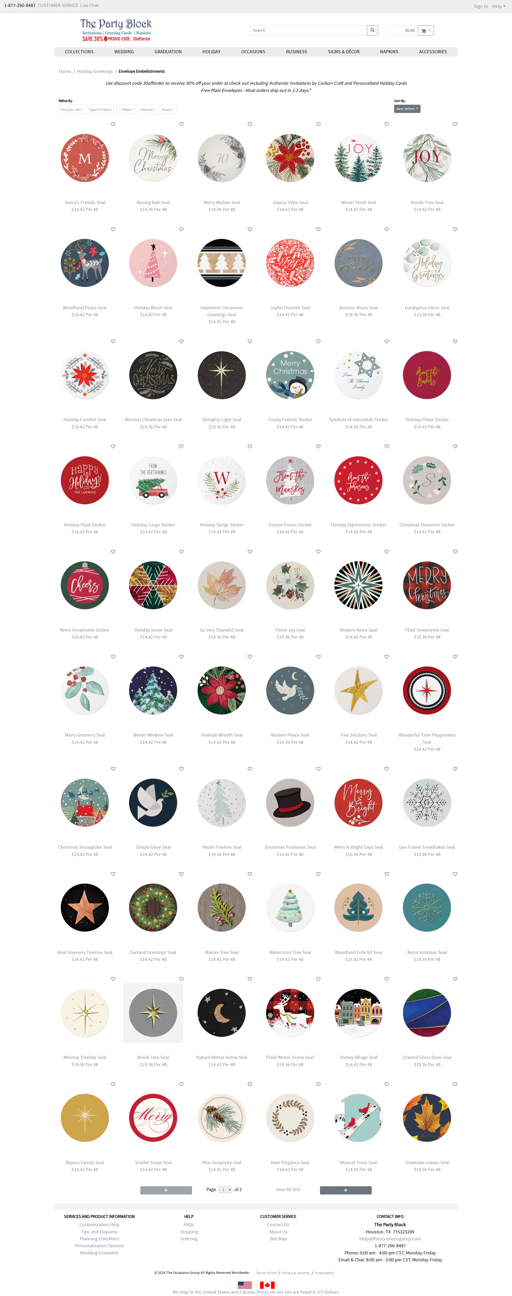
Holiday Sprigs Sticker (222, 525)
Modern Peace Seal (290, 735)
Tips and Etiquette (99, 1232)
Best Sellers (406, 108)
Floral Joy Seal (290, 630)
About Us (278, 1232)
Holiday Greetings (95, 71)
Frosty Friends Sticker (290, 420)
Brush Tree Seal (153, 1057)
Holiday (211, 52)
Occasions (253, 52)
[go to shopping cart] (426, 30)
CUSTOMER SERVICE (58, 5)
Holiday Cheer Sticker (427, 420)
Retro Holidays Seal (427, 952)
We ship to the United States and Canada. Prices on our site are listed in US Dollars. (256, 1292)
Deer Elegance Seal (290, 1163)
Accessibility (324, 1272)
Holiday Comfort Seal (84, 420)
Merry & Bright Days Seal (358, 847)
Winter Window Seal (153, 735)
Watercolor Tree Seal (290, 952)
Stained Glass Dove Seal (427, 1057)
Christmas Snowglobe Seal (85, 847)
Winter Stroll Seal (358, 203)
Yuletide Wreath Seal (222, 735)
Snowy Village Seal (359, 1057)
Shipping (189, 1232)
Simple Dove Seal (153, 847)
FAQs (189, 1225)
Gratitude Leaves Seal (427, 1163)
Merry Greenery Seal (85, 735)
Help (497, 6)
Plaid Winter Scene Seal (290, 1057)
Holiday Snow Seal (153, 630)
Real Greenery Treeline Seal (85, 952)
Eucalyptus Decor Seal (427, 308)
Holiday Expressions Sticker (358, 525)
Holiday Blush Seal (153, 308)
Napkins (389, 52)
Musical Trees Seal (358, 1163)
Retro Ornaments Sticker (85, 630)
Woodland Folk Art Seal (358, 952)
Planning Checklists (99, 1239)
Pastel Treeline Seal (222, 847)
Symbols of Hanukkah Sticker (358, 420)
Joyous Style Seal (290, 203)
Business (296, 52)
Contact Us (278, 1225)
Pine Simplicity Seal (222, 1163)
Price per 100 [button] (70, 109)
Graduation (168, 52)
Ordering (189, 1239)
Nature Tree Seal (222, 952)
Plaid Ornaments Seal (427, 630)
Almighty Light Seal (221, 420)
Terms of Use (266, 1272)
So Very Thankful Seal (222, 630)
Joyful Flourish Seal (290, 308)
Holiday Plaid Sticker (85, 525)
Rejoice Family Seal (85, 1163)
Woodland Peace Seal (85, 308)
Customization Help (99, 1225)
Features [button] (147, 109)
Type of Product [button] (100, 109)
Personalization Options (99, 1246)
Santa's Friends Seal (85, 203)
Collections (79, 52)
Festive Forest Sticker (290, 525)
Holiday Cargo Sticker (153, 525)
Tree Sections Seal (358, 735)
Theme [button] (126, 109)
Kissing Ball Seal (153, 203)
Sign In (481, 6)
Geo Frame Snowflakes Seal (427, 847)
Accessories (433, 52)
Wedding (124, 52)
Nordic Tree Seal (427, 203)
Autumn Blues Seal (358, 308)
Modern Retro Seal (358, 630)
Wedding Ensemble (99, 1253)
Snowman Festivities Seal (290, 847)
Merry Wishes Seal (222, 203)
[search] (372, 30)
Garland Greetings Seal (153, 952)
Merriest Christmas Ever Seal (153, 420)
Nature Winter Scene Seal (221, 1057)
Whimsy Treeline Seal (84, 1057)
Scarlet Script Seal (153, 1163)
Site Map (278, 1239)
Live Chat (89, 5)
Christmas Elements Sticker (427, 525)
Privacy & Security (296, 1272)
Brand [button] (166, 109)
